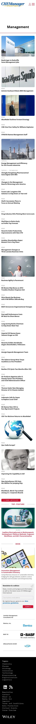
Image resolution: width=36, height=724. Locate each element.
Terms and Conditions (13, 703)
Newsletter (7, 692)
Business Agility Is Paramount (12, 280)
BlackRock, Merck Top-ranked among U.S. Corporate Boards (12, 492)
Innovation (7, 671)
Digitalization (9, 677)
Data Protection (10, 706)
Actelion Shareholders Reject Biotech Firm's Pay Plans (12, 241)
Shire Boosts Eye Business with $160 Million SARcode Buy (12, 298)
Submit (28, 606)
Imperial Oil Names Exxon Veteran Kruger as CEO (10, 334)
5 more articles (11, 500)
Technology (13, 170)
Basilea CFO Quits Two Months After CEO (16, 369)
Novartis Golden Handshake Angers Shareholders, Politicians (13, 344)
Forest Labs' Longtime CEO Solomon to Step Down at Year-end (14, 193)
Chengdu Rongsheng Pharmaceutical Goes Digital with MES (15, 174)
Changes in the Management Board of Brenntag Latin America (13, 183)
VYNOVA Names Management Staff (14, 135)
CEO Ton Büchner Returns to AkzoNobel (16, 416)
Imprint (6, 701)
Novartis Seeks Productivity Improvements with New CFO (12, 232)
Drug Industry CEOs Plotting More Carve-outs (17, 214)
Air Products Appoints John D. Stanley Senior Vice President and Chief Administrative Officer (13, 379)
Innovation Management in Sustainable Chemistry (10, 571)
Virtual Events (9, 708)
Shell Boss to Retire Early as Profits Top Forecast (10, 222)
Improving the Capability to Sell (13, 474)
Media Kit (7, 699)
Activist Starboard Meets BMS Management (17, 91)
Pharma (5, 666)
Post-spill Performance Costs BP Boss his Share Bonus (11, 315)
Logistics (7, 680)
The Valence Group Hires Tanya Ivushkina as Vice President (12, 361)
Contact (6, 694)
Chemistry (7, 664)
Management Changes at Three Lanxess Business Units (12, 251)
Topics (4, 161)
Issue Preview (9, 710)
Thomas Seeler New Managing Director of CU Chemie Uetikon (12, 389)
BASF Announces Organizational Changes (16, 307)
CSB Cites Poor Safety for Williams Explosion (17, 127)
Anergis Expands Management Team (14, 352)
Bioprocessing (9, 675)
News (3, 58)
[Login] (30, 4)
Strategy (6, 668)
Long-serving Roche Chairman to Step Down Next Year (12, 325)
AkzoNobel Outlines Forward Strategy (15, 119)
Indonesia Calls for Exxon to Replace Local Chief (10, 398)
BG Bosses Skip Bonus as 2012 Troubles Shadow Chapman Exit (13, 289)
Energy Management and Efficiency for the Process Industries (14, 164)
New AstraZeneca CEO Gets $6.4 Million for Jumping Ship (12, 482)
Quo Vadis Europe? (8, 445)
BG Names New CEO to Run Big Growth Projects (10, 408)
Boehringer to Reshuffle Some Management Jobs (10, 61)
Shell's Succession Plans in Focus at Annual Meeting (11, 202)
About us (6, 697)
